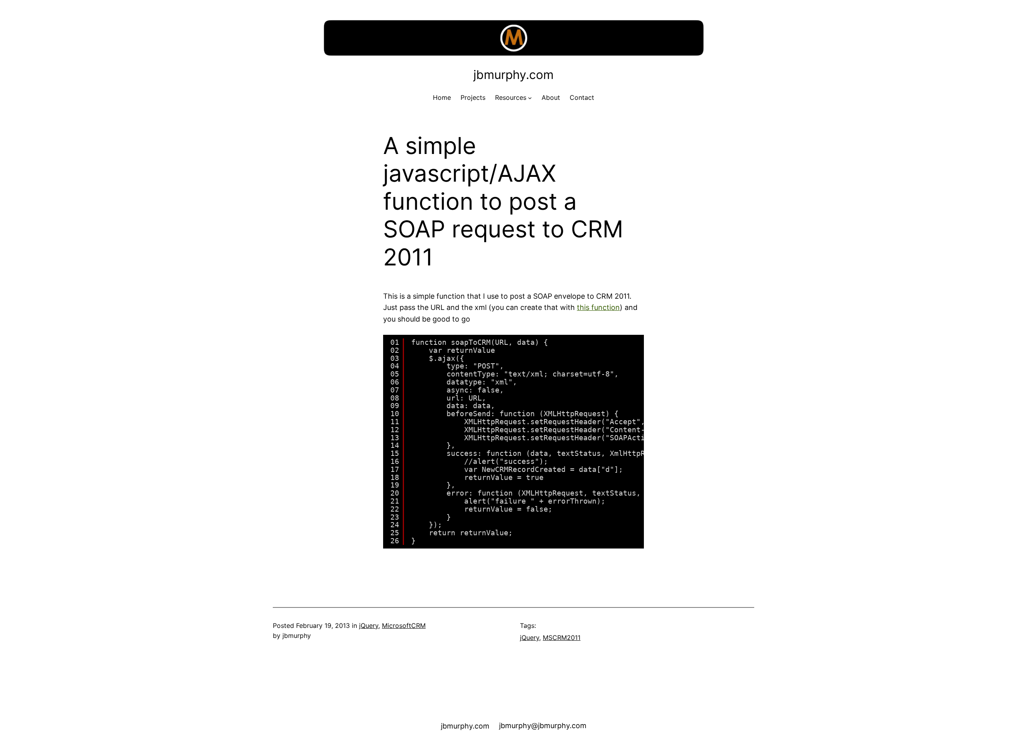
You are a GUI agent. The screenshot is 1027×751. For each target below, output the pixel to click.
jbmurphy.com (513, 74)
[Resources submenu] (530, 98)
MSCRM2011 (561, 638)
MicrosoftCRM (404, 625)
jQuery (368, 625)
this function (598, 307)
